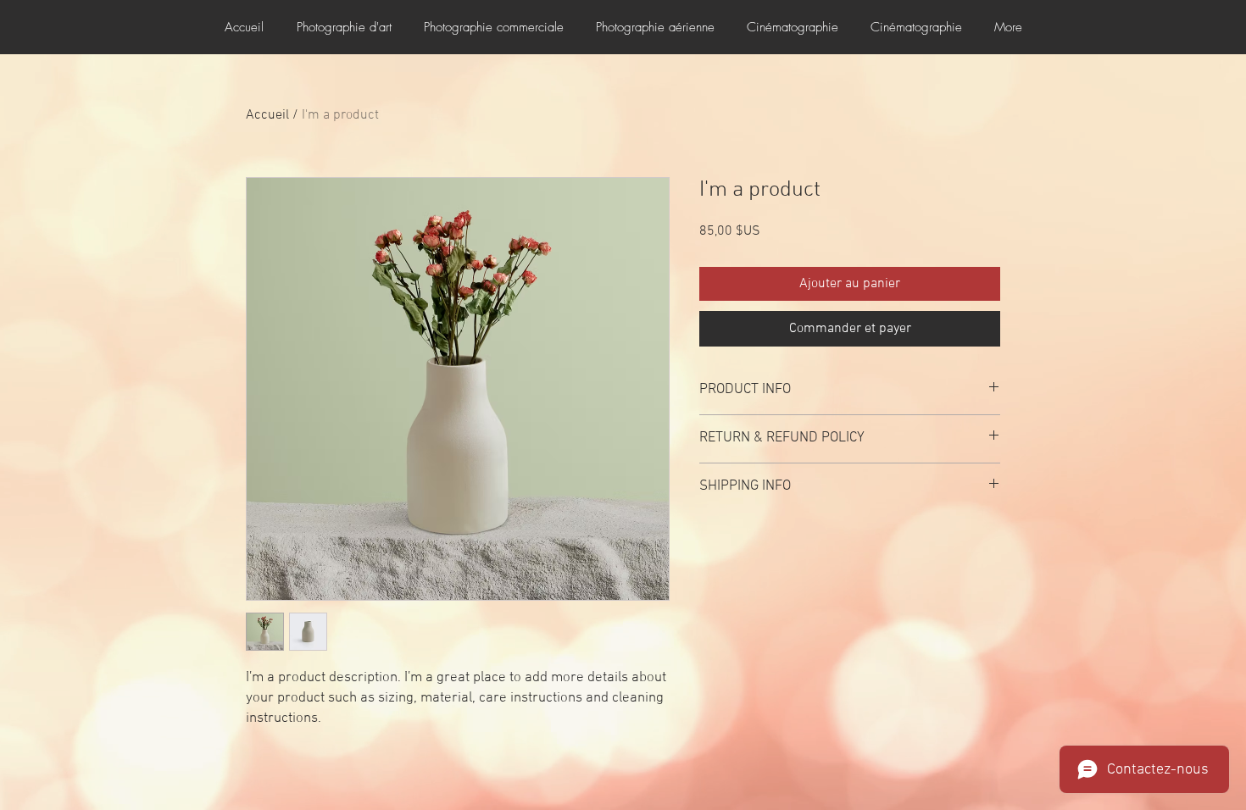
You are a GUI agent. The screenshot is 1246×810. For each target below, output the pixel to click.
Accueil (267, 115)
